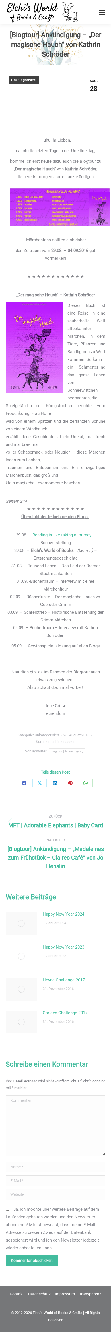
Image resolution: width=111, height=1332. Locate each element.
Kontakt (17, 1294)
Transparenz (90, 1294)
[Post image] (21, 923)
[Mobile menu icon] (101, 12)
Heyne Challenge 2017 (64, 980)
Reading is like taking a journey (61, 535)
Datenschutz (39, 1294)
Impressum (65, 1294)
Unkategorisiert (23, 80)
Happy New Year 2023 (63, 947)
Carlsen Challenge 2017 (65, 1012)
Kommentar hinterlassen (55, 741)
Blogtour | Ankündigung (67, 751)
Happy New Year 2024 (63, 914)
